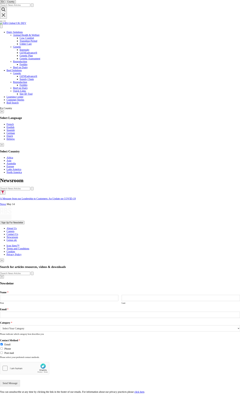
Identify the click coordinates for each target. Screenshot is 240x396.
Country (11, 1)
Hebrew (11, 139)
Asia (9, 160)
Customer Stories (15, 99)
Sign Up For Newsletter (12, 222)
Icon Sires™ (13, 245)
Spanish (11, 130)
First (2, 303)
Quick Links (19, 91)
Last (123, 303)
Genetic (17, 46)
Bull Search (13, 102)
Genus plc (12, 240)
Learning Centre (15, 96)
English (10, 127)
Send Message (10, 383)
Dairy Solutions (15, 32)
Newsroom (12, 237)
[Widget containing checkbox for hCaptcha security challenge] (24, 368)
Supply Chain (27, 79)
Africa (10, 157)
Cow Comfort (27, 38)
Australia (11, 163)
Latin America (14, 169)
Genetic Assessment (30, 58)
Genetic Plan (26, 55)
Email (4, 309)
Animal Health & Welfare (26, 35)
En (2, 1)
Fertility (24, 64)
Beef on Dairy (20, 67)
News (3, 204)
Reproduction (20, 61)
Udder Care (26, 43)
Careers (10, 231)
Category (6, 322)
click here (139, 391)
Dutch (10, 136)
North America (14, 172)
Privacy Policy (14, 254)
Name (4, 292)
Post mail (9, 353)
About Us (12, 228)
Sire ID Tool (26, 93)
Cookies (11, 251)
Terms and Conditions (18, 248)
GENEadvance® (28, 52)
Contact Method (10, 340)
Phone (7, 348)
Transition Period (28, 41)
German (11, 133)
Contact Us (12, 234)
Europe (10, 166)
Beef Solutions (14, 70)
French (10, 124)
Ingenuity (24, 49)
